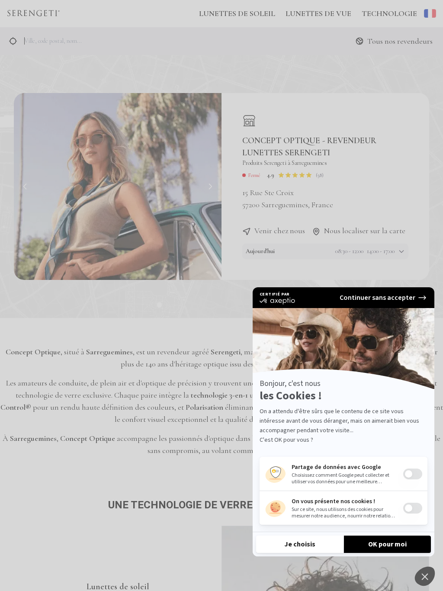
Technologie (389, 13)
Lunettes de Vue (318, 13)
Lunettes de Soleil (237, 13)
